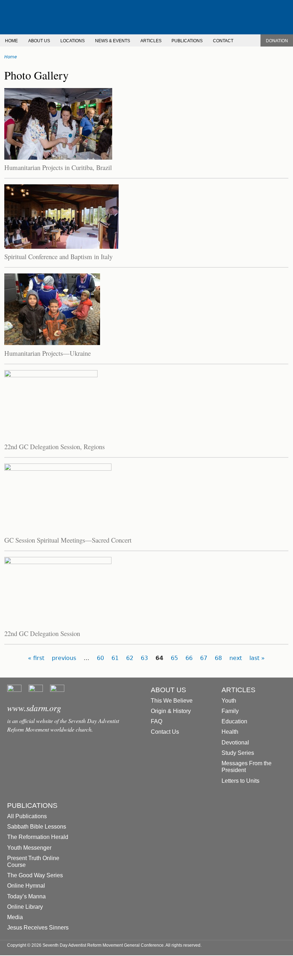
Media (15, 917)
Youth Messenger (29, 848)
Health (230, 732)
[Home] (146, 17)
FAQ (156, 721)
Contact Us (165, 732)
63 (144, 658)
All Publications (27, 816)
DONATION (277, 40)
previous (64, 658)
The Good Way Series (35, 875)
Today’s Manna (26, 896)
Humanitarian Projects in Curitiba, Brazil (58, 167)
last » (257, 658)
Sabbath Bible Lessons (36, 827)
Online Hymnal (26, 886)
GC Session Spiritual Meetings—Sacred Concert (67, 539)
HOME (11, 40)
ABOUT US (39, 40)
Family (230, 711)
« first (36, 658)
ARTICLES (151, 40)
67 (203, 658)
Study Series (238, 753)
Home (10, 56)
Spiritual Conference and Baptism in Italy (58, 256)
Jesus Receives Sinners (38, 928)
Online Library (25, 907)
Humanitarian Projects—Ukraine (47, 353)
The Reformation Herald (37, 837)
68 (218, 658)
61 (115, 658)
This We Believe (172, 701)
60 (100, 658)
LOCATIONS (72, 40)
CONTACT (223, 40)
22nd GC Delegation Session (42, 633)
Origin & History (171, 711)
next (235, 658)
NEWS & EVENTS (112, 40)
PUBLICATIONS (187, 40)
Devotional (235, 742)
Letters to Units (240, 781)
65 (174, 658)
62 (129, 658)
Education (234, 721)
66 (189, 658)
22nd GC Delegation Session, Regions (54, 446)
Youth (229, 701)
